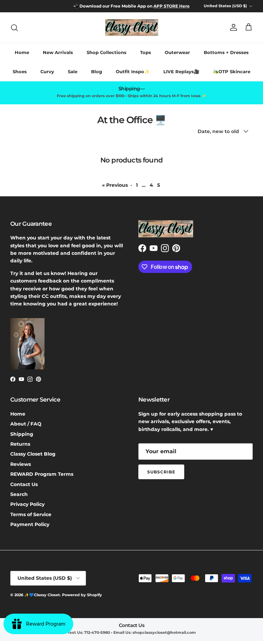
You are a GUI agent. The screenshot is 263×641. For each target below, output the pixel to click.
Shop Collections (106, 52)
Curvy (47, 71)
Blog (96, 71)
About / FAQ (25, 424)
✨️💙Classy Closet (42, 594)
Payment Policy (29, 524)
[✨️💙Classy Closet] (131, 27)
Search (19, 494)
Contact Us (24, 484)
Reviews (20, 464)
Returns (20, 444)
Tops (145, 52)
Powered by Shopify (82, 594)
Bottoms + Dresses (226, 52)
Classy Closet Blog (32, 454)
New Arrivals (58, 52)
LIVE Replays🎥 (181, 71)
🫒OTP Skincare (231, 71)
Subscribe (161, 471)
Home (22, 52)
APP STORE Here (171, 6)
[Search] (14, 28)
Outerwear (177, 52)
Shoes (20, 71)
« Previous (115, 185)
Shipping (21, 434)
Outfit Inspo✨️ (133, 71)
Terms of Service (30, 514)
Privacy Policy (27, 504)
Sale (72, 71)
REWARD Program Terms (41, 474)
